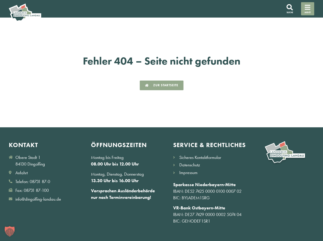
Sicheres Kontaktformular (200, 157)
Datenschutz (189, 164)
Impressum (188, 172)
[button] (9, 231)
